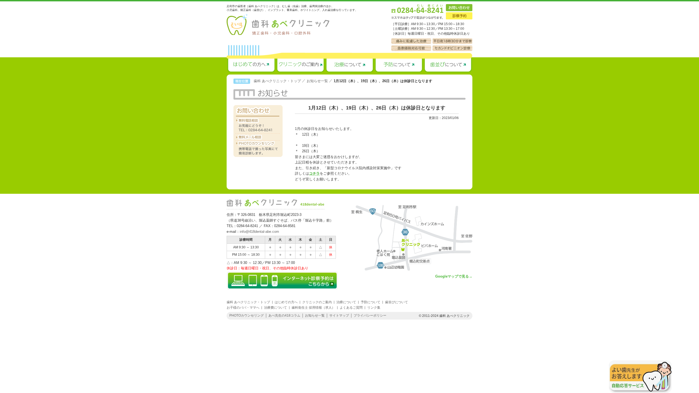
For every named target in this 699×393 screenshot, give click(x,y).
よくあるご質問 (351, 307)
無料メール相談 (258, 137)
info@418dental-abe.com (259, 232)
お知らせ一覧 (317, 81)
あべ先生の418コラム (284, 315)
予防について (398, 65)
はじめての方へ (251, 65)
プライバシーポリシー (370, 315)
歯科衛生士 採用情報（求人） (313, 307)
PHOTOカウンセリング (246, 315)
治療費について (275, 307)
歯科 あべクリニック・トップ (277, 81)
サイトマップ (339, 315)
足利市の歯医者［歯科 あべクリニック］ (278, 24)
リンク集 (373, 307)
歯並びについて (447, 65)
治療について (349, 65)
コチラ (314, 173)
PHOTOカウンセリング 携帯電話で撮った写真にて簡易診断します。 (258, 149)
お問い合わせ (459, 7)
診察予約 (459, 15)
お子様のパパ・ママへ (243, 307)
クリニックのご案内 (300, 65)
